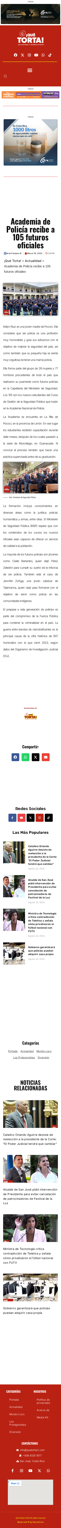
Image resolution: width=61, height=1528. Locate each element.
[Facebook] (15, 55)
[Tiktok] (50, 55)
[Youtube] (36, 55)
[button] (30, 70)
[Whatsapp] (43, 55)
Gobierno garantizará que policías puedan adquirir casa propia (41, 951)
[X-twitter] (22, 55)
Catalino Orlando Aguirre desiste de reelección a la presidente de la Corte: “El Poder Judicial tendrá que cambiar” (30, 1139)
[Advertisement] (30, 200)
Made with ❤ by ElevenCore (30, 1522)
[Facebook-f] (12, 818)
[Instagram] (29, 55)
